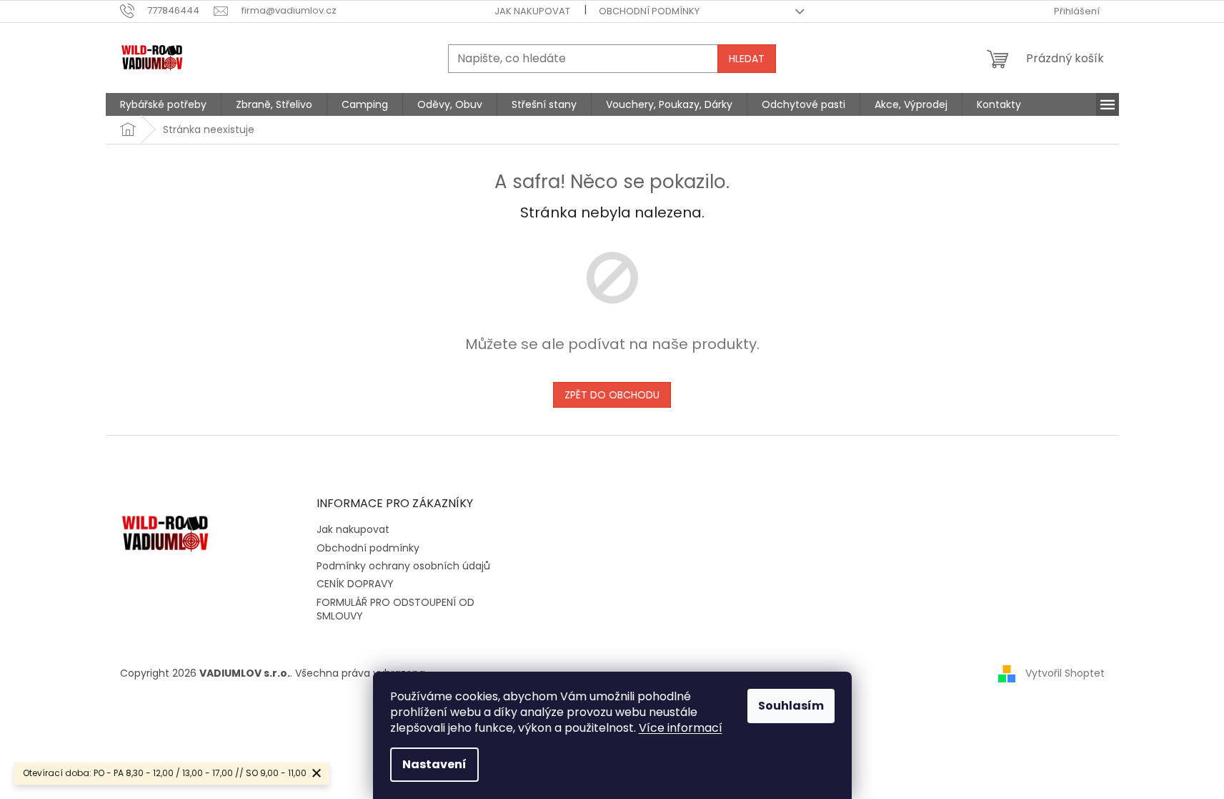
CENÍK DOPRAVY (355, 584)
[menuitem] (163, 104)
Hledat (747, 59)
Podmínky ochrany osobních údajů (403, 566)
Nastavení (434, 764)
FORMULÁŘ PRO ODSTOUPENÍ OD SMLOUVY (395, 609)
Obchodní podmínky (649, 11)
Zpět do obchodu (612, 395)
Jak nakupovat (532, 11)
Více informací (680, 728)
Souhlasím (791, 705)
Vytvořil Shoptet (1065, 673)
